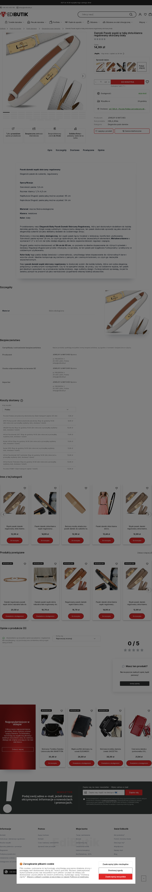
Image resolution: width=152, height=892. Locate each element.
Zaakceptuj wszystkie (115, 877)
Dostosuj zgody (115, 870)
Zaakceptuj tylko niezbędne (115, 864)
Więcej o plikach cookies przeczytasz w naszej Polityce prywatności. (58, 877)
